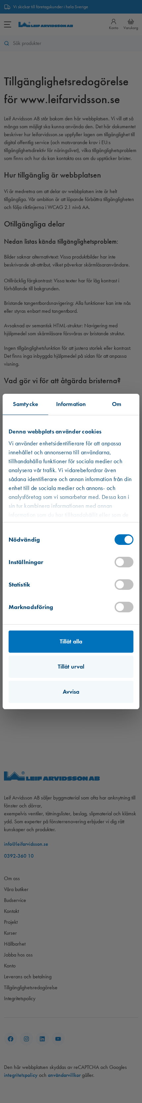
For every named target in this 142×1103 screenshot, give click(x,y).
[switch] (124, 562)
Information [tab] (71, 404)
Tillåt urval (71, 666)
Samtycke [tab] (25, 404)
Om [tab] (116, 404)
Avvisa (71, 691)
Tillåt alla (71, 641)
